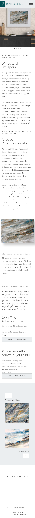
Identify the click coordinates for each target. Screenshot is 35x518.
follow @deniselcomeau (18, 476)
